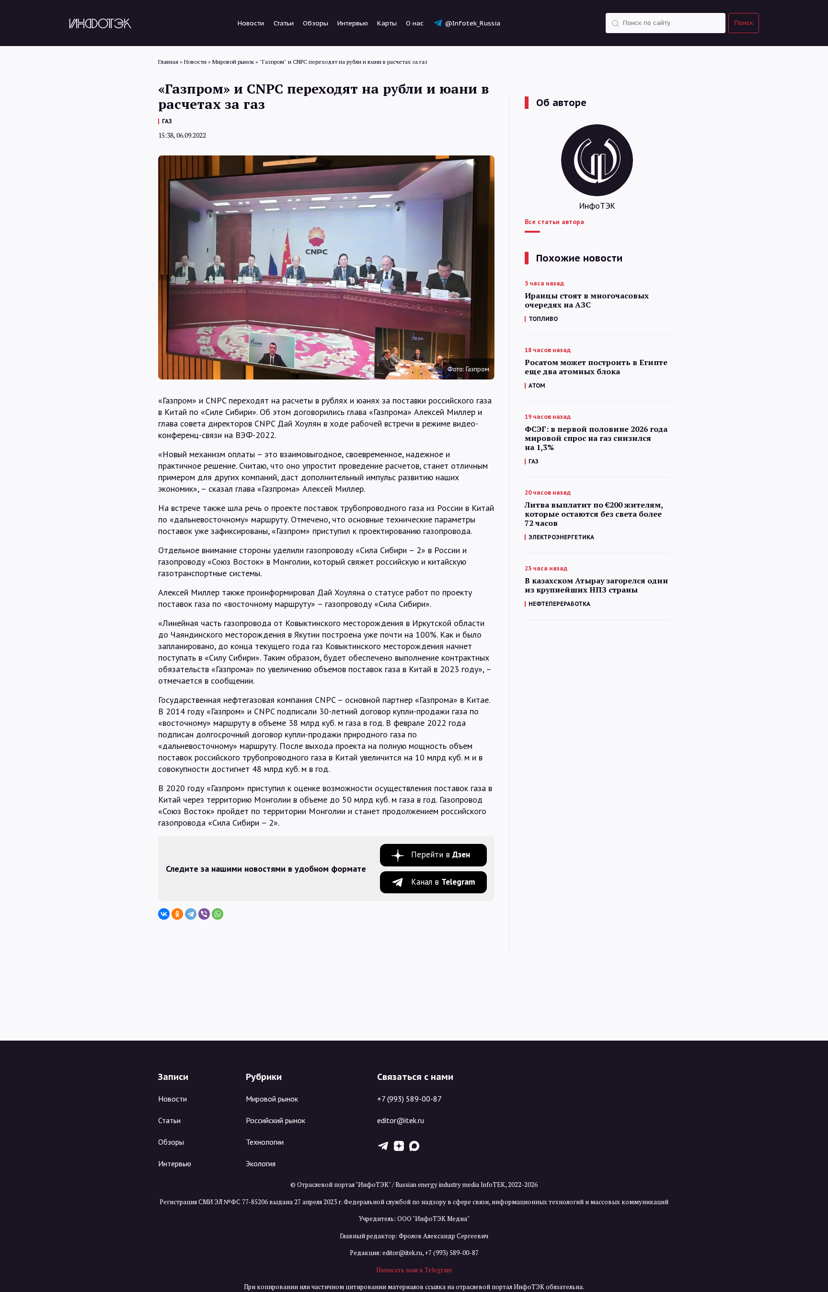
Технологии (265, 1142)
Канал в (443, 882)
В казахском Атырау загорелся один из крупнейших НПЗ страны (596, 585)
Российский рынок (275, 1120)
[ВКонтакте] (164, 914)
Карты (387, 23)
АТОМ (537, 385)
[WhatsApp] (217, 914)
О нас (415, 23)
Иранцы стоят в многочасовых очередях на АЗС (587, 300)
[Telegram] (190, 914)
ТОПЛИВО (543, 318)
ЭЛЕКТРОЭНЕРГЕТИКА (561, 537)
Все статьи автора (554, 221)
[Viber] (204, 914)
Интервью (352, 23)
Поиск (744, 23)
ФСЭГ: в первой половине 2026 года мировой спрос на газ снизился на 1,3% (596, 438)
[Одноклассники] (177, 914)
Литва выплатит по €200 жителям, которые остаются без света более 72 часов (594, 514)
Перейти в (440, 854)
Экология (261, 1163)
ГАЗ (167, 121)
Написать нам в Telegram (414, 1270)
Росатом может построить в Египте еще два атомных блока (596, 367)
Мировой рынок (272, 1098)
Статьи (284, 23)
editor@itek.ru (400, 1120)
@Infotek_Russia (472, 23)
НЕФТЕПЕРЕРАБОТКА (559, 603)
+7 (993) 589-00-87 (409, 1098)
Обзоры (315, 23)
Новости (251, 23)
